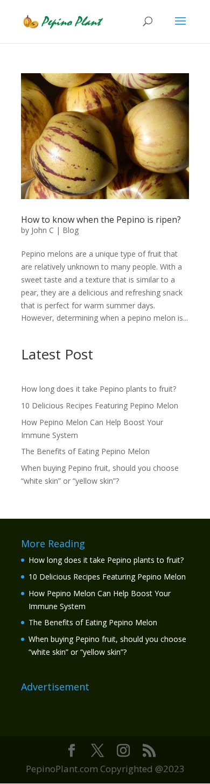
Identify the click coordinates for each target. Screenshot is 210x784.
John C (42, 230)
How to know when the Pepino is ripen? (101, 219)
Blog (70, 230)
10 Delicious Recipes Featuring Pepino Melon (99, 405)
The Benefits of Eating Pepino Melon (85, 451)
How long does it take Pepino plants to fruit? (98, 389)
